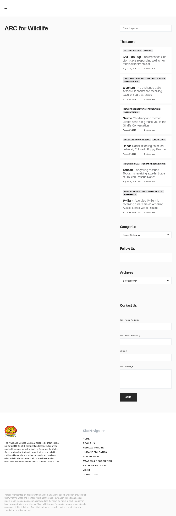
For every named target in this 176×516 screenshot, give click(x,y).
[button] (5, 8)
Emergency (159, 140)
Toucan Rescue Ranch (153, 164)
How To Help (91, 456)
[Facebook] (126, 257)
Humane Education (95, 452)
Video (86, 470)
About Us (89, 443)
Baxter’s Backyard (95, 465)
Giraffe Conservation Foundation (142, 109)
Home (86, 439)
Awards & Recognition (97, 461)
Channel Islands (132, 51)
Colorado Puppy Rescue (137, 140)
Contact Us (90, 474)
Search (168, 28)
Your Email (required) (130, 335)
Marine (148, 51)
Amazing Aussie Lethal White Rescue (143, 191)
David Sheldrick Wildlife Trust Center (144, 78)
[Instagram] (146, 257)
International (131, 82)
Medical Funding (94, 448)
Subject (123, 351)
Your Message (126, 366)
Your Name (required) (130, 320)
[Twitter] (136, 257)
